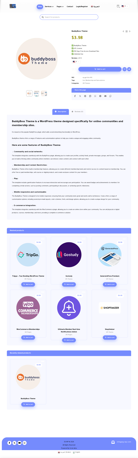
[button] (118, 6)
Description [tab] (61, 112)
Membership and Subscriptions (95, 80)
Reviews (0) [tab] (78, 112)
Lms (84, 80)
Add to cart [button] (29, 284)
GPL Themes (86, 83)
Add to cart (101, 69)
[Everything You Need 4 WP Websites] (13, 6)
